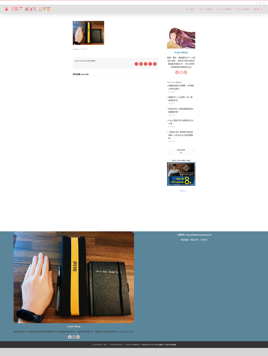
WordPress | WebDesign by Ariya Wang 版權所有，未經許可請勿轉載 (154, 344)
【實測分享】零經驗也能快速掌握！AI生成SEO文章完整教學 (180, 135)
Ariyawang (76, 49)
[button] (262, 9)
